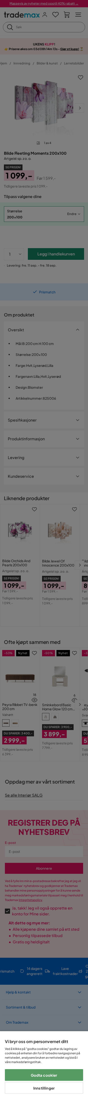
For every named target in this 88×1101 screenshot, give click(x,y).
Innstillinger (44, 1088)
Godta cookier (44, 1075)
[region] (44, 1066)
